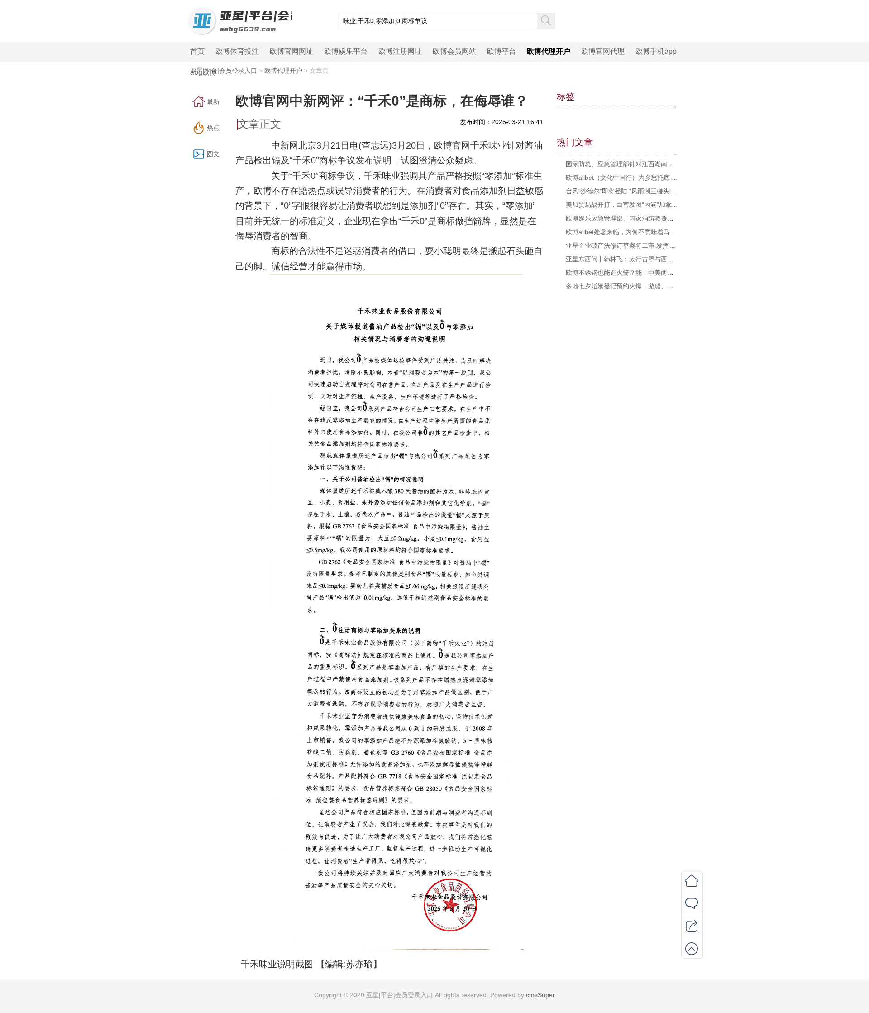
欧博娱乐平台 (346, 51)
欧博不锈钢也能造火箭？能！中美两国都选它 (629, 272)
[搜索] (545, 20)
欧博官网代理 (603, 51)
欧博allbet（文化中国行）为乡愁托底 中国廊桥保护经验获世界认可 (660, 177)
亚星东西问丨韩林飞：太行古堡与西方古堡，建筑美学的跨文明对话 (661, 259)
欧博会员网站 (454, 51)
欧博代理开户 (548, 51)
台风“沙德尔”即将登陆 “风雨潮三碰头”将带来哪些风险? (643, 191)
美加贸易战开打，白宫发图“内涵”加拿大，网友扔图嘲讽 (644, 204)
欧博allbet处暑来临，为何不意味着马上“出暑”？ (633, 231)
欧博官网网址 (291, 51)
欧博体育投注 (237, 51)
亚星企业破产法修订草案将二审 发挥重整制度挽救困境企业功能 (655, 245)
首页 (197, 51)
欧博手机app (656, 51)
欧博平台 (501, 51)
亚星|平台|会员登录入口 (223, 70)
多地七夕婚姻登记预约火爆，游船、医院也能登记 (635, 286)
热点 (213, 127)
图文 (213, 154)
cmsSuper (540, 995)
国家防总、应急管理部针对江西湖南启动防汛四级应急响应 (648, 164)
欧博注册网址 (400, 51)
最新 (213, 101)
